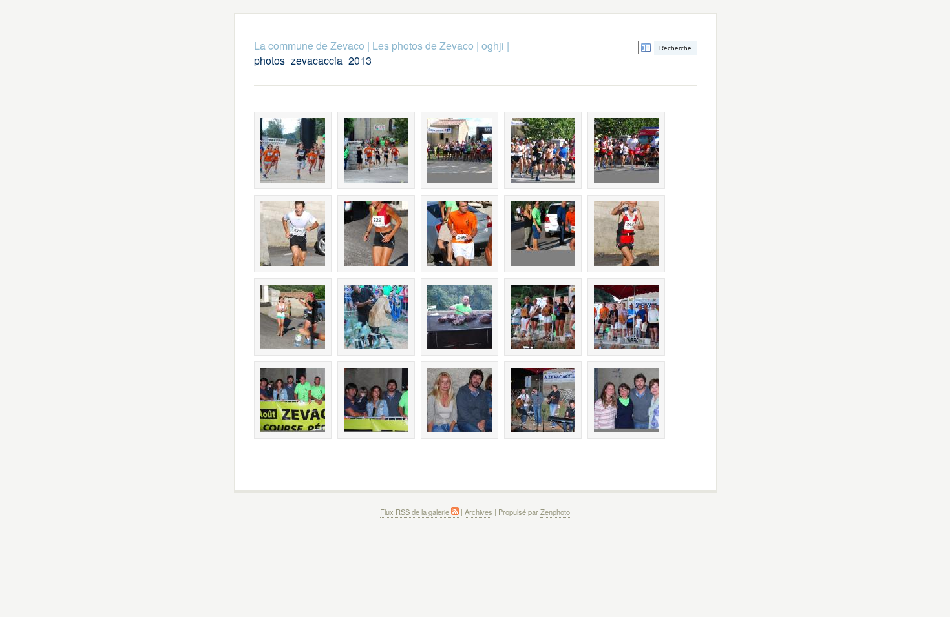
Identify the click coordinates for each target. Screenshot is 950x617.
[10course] (626, 233)
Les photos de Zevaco (423, 45)
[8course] (459, 233)
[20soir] (626, 400)
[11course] (293, 317)
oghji (492, 45)
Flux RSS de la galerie (415, 512)
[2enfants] (376, 150)
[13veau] (459, 317)
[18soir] (459, 400)
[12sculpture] (376, 317)
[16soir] (293, 400)
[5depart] (626, 150)
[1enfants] (293, 150)
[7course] (376, 233)
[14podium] (543, 317)
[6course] (293, 233)
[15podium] (626, 317)
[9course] (543, 233)
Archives (478, 512)
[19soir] (543, 400)
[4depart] (543, 150)
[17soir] (376, 400)
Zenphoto (555, 512)
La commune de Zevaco (309, 45)
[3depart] (459, 150)
